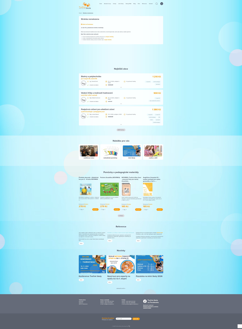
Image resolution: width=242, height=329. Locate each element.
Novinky (121, 250)
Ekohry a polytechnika (91, 76)
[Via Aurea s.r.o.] (129, 326)
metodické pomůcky (110, 158)
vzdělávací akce (89, 158)
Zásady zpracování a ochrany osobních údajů (150, 307)
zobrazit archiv (120, 288)
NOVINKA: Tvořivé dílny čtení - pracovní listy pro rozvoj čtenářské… (131, 179)
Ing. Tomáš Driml (94, 81)
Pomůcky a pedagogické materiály (121, 172)
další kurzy (121, 130)
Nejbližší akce (121, 68)
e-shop (121, 215)
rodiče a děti (153, 158)
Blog (134, 3)
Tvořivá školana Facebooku (153, 301)
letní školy (131, 158)
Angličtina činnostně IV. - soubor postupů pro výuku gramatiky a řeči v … (151, 179)
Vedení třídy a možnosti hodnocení (97, 92)
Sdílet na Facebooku (87, 24)
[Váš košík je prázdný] (161, 3)
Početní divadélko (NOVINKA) (110, 177)
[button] (156, 3)
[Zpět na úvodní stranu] (85, 5)
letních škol (160, 232)
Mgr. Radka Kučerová (95, 98)
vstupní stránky (109, 36)
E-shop (114, 3)
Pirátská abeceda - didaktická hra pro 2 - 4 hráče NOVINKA (89, 178)
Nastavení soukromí (148, 305)
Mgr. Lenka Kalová (94, 114)
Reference (144, 3)
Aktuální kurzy (107, 3)
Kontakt (151, 3)
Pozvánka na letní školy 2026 (149, 276)
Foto (139, 3)
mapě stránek (107, 40)
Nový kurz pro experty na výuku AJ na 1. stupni (118, 277)
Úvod (101, 3)
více (81, 243)
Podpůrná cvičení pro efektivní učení (97, 109)
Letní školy (121, 3)
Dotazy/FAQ (128, 3)
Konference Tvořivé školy (90, 276)
